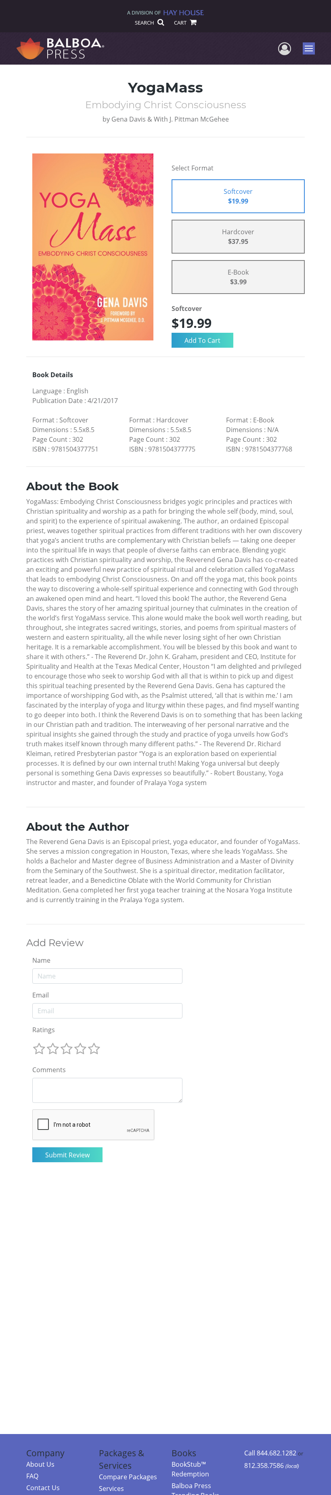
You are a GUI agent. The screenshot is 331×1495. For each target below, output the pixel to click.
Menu (311, 48)
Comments (49, 1069)
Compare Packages (128, 1476)
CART (181, 22)
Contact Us (43, 1487)
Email (40, 995)
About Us (40, 1464)
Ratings (43, 1029)
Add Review (55, 943)
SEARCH (145, 22)
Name (41, 960)
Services (111, 1488)
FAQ (32, 1476)
